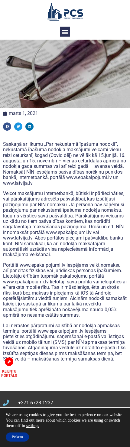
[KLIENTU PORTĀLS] (9, 361)
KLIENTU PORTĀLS (9, 373)
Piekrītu (17, 437)
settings (32, 425)
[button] (65, 32)
